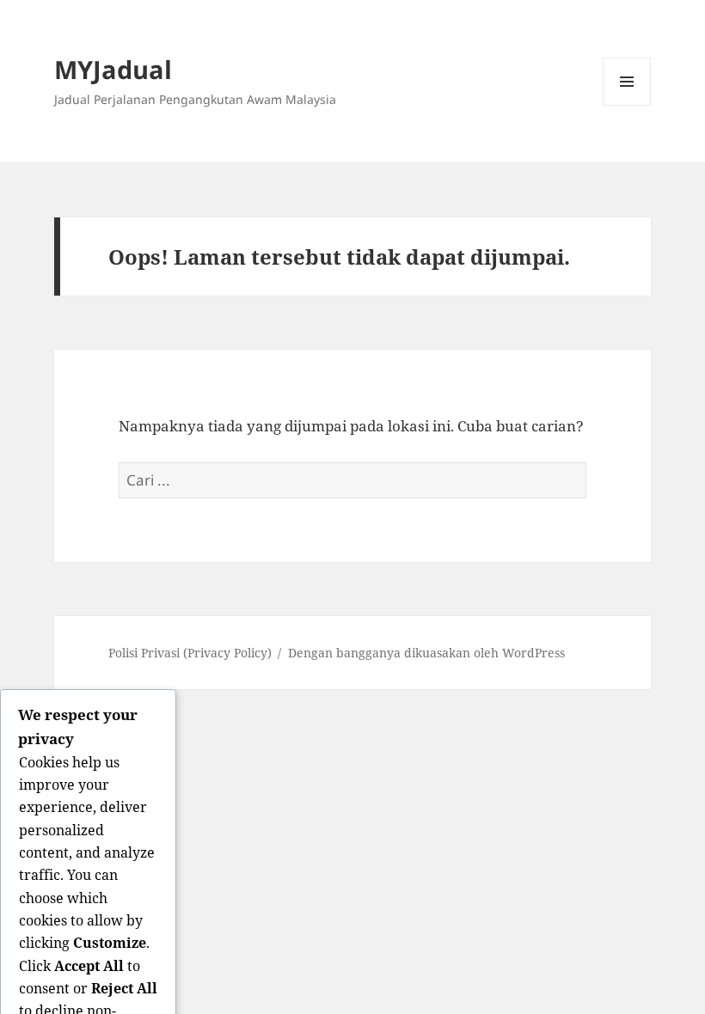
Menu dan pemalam (627, 105)
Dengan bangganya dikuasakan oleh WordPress (426, 652)
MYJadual (113, 69)
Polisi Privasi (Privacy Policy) (190, 652)
